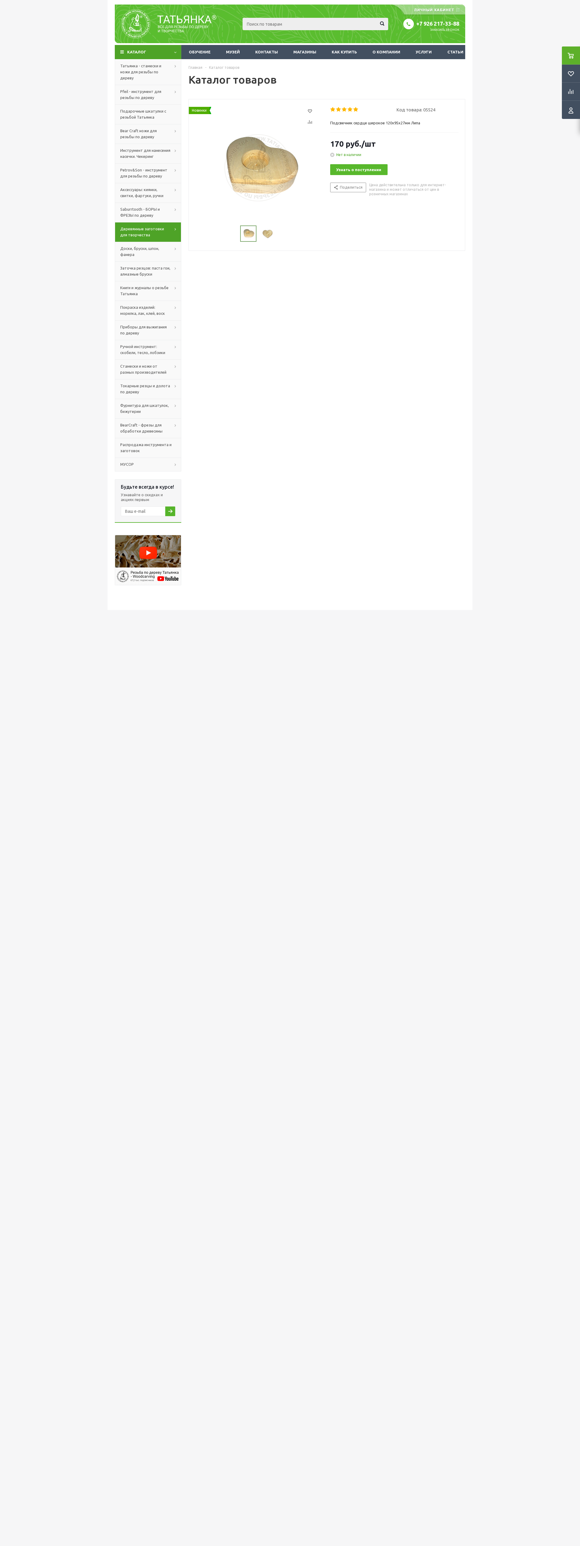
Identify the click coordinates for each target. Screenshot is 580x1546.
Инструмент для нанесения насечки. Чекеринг (145, 153)
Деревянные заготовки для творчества (142, 232)
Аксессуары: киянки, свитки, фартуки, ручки (141, 192)
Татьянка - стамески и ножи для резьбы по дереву (140, 72)
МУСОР (127, 464)
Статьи (455, 52)
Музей (233, 52)
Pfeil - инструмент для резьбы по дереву (140, 94)
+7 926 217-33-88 (437, 23)
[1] (333, 109)
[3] (344, 109)
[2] (339, 109)
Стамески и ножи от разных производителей (143, 369)
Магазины (304, 52)
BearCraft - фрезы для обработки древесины (141, 428)
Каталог (136, 52)
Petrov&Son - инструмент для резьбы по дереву (143, 173)
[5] (356, 109)
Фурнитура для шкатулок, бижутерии (144, 408)
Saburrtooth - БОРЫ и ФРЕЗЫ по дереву (140, 212)
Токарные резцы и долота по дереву (145, 389)
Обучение (200, 52)
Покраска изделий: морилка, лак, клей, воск (142, 310)
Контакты (266, 52)
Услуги (424, 52)
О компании (386, 52)
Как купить (344, 52)
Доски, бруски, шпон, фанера (139, 251)
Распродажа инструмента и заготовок (146, 447)
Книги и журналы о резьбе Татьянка (144, 291)
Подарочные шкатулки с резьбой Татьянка (143, 114)
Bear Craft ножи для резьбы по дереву (138, 134)
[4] (350, 109)
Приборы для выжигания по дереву (143, 330)
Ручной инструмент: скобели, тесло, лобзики (142, 349)
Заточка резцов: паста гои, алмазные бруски (145, 271)
